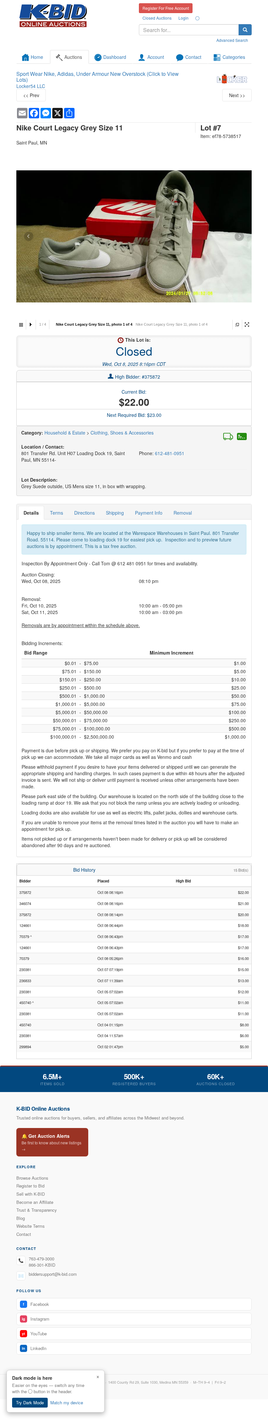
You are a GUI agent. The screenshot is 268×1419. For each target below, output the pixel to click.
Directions (84, 512)
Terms (56, 512)
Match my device (66, 1402)
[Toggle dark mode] (197, 18)
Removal (183, 512)
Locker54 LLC (30, 86)
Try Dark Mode (30, 1402)
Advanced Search (232, 40)
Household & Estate (65, 432)
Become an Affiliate (34, 1202)
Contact (23, 1234)
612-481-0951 (169, 453)
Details (31, 512)
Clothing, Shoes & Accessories (122, 432)
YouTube (34, 1333)
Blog (20, 1218)
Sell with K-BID (30, 1194)
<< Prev (31, 95)
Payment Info (148, 512)
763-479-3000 (41, 1259)
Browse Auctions (32, 1178)
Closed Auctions (157, 18)
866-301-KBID (42, 1265)
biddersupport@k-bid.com (53, 1274)
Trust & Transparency (36, 1210)
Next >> (237, 95)
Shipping (115, 512)
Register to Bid (30, 1186)
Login (183, 18)
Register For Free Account (165, 8)
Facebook (36, 1304)
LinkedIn (34, 1348)
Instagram (35, 1319)
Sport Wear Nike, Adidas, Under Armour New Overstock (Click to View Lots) (97, 76)
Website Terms (30, 1226)
